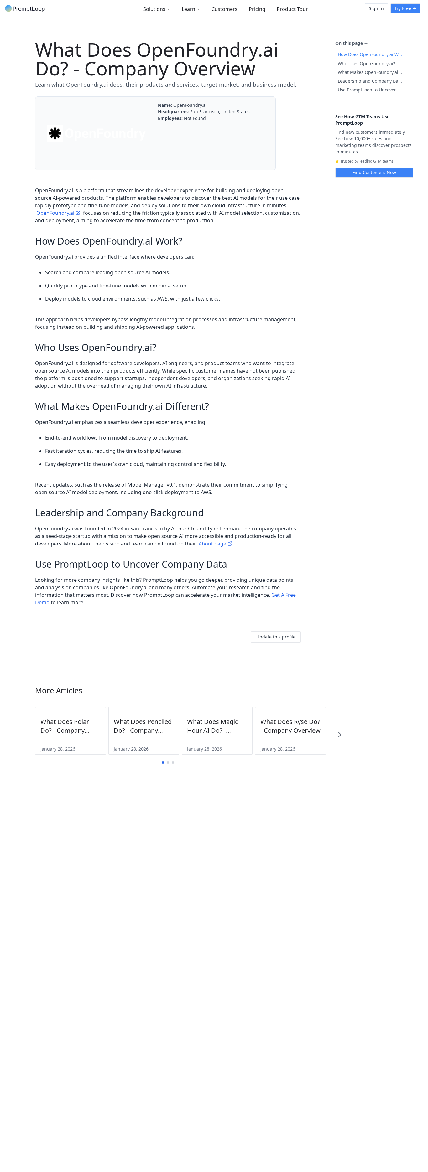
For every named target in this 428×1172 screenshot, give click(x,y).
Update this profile (275, 637)
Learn (188, 9)
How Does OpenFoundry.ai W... (370, 54)
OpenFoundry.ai (55, 212)
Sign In (376, 8)
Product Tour (292, 9)
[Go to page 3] (173, 762)
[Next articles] (339, 734)
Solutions (154, 9)
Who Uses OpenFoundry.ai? (366, 63)
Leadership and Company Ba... (370, 81)
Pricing (257, 9)
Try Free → (405, 8)
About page (212, 543)
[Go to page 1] (163, 762)
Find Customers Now (374, 172)
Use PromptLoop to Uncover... (368, 90)
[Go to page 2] (168, 762)
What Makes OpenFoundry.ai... (370, 72)
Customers (224, 9)
